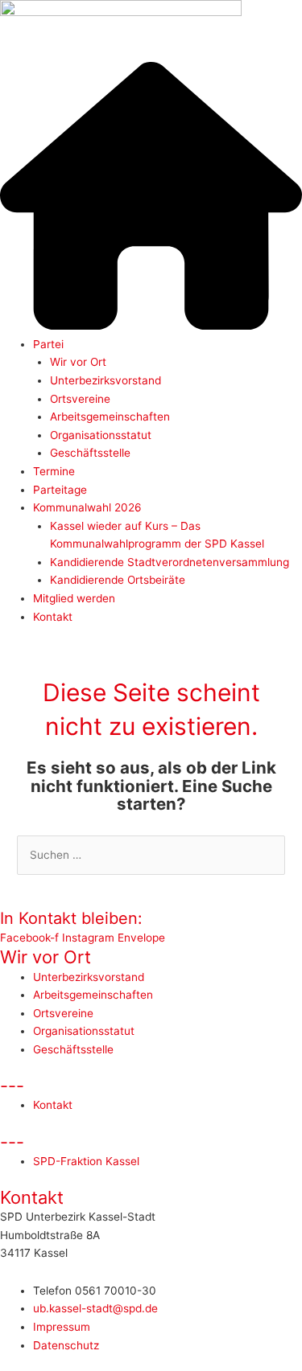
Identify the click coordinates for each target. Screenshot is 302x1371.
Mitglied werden (74, 598)
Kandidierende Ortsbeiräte (117, 579)
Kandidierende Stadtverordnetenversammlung (169, 562)
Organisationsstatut (100, 435)
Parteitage (60, 489)
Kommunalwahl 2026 (87, 507)
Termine (54, 471)
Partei (48, 344)
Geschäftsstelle (90, 452)
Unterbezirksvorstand (105, 380)
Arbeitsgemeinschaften (110, 416)
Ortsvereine (80, 398)
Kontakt (52, 616)
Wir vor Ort (78, 361)
